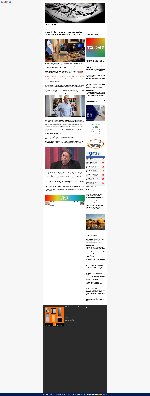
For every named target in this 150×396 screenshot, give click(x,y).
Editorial (55, 37)
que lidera (58, 136)
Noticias (60, 37)
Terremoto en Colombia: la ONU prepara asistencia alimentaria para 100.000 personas (94, 269)
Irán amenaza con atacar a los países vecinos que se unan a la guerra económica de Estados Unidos (95, 244)
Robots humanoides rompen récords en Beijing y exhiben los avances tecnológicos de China (95, 299)
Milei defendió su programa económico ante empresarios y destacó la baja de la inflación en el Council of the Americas (95, 71)
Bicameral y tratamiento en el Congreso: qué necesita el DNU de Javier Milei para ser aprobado (64, 76)
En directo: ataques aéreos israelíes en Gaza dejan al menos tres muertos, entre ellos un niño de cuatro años (95, 295)
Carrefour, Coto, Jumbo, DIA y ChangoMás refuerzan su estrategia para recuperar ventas (95, 97)
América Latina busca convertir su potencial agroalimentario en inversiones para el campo (95, 261)
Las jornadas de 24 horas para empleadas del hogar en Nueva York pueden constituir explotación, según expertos (95, 278)
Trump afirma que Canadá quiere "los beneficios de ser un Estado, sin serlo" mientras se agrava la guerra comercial (94, 284)
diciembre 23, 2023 (49, 37)
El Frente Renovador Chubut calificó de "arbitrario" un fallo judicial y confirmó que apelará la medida (95, 61)
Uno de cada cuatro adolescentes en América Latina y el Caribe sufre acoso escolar (94, 273)
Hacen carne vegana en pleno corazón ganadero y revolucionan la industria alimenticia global (94, 89)
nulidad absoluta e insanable (56, 87)
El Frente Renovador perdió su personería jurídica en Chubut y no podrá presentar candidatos (94, 66)
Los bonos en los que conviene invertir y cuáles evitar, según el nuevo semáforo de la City (95, 84)
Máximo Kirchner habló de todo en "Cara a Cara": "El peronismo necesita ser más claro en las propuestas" (95, 75)
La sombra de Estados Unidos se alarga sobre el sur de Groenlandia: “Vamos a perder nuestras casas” (95, 248)
